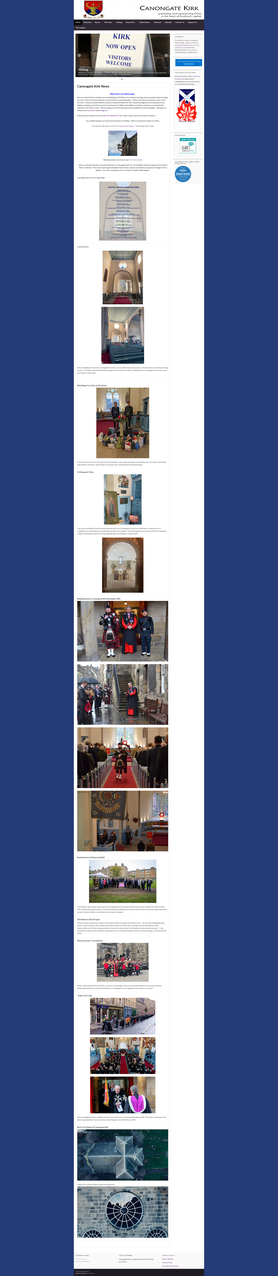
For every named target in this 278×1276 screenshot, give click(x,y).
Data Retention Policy (170, 1266)
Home (77, 22)
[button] (79, 55)
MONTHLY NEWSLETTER (111, 116)
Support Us (192, 22)
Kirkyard (157, 22)
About (97, 22)
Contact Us (179, 22)
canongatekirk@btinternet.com (185, 45)
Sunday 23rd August (126, 126)
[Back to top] (273, 1271)
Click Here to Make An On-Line (188, 62)
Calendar (168, 22)
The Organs (80, 28)
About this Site (167, 1259)
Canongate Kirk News (93, 86)
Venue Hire (130, 22)
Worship (108, 22)
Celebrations (144, 22)
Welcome (87, 22)
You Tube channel (135, 160)
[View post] (122, 55)
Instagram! (103, 110)
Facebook (91, 110)
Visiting (119, 22)
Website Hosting (80, 1273)
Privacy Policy (167, 1262)
